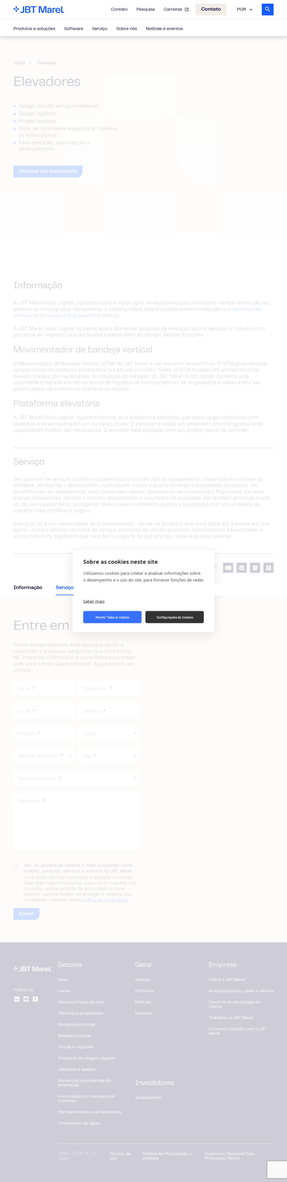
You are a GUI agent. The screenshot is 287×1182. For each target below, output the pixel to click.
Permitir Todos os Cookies (112, 617)
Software (73, 29)
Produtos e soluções (34, 29)
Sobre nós (126, 29)
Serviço (99, 29)
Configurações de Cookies (174, 617)
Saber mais (94, 601)
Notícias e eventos (164, 29)
